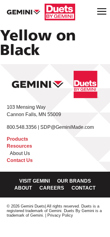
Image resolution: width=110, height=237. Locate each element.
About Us (20, 153)
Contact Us (20, 160)
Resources (19, 146)
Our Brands (74, 181)
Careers (51, 188)
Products (17, 139)
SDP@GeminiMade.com (67, 127)
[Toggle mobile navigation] (100, 11)
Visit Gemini (34, 181)
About (23, 188)
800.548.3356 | (23, 127)
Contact (84, 188)
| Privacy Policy (59, 215)
